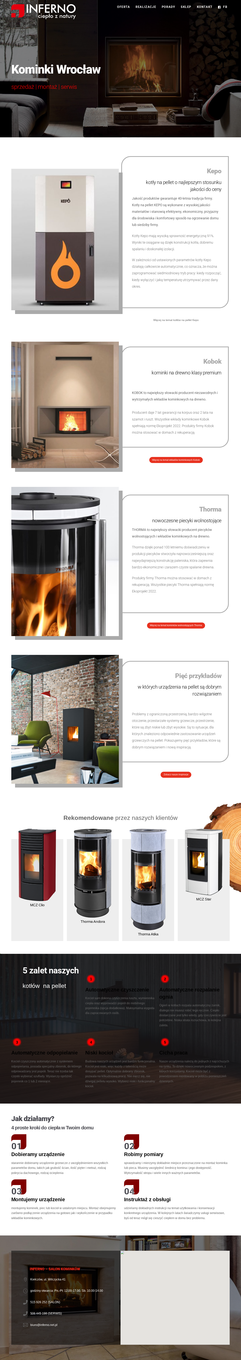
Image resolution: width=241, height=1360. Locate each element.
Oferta (123, 7)
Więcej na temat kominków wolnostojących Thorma (176, 625)
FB (224, 7)
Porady (168, 7)
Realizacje (146, 7)
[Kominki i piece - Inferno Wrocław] (43, 18)
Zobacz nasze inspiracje (176, 774)
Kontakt (205, 7)
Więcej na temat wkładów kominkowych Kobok (176, 460)
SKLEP (186, 7)
